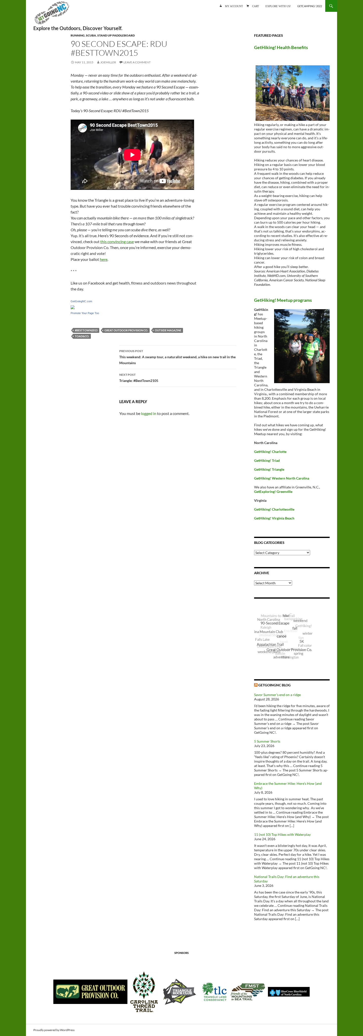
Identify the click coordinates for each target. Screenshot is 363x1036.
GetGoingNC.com (81, 301)
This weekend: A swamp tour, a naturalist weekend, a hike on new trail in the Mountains (177, 357)
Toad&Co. (82, 336)
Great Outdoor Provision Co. (126, 330)
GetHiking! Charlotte (270, 451)
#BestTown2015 (86, 330)
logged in (148, 413)
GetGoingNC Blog (274, 685)
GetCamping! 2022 (309, 6)
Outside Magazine (168, 330)
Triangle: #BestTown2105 (138, 378)
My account (234, 5)
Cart (255, 5)
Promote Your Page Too (85, 313)
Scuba (91, 35)
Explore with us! (278, 5)
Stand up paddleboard (116, 35)
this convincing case (117, 241)
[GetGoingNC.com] (73, 306)
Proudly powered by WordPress (54, 1030)
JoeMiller (108, 62)
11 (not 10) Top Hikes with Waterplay (282, 834)
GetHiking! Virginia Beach (274, 518)
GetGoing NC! (51, 15)
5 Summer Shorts (267, 741)
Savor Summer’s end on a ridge (277, 695)
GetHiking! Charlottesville (274, 509)
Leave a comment (137, 62)
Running (78, 35)
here (103, 259)
